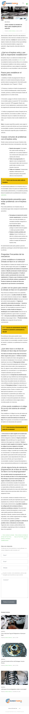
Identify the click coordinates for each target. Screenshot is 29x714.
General (3, 631)
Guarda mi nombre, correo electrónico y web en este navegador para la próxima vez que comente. (14, 573)
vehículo (21, 59)
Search (23, 3)
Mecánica (7, 22)
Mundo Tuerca (13, 711)
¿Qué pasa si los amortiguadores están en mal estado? (13, 689)
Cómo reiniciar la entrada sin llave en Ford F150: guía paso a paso (21, 536)
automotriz (3, 195)
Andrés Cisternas (12, 30)
